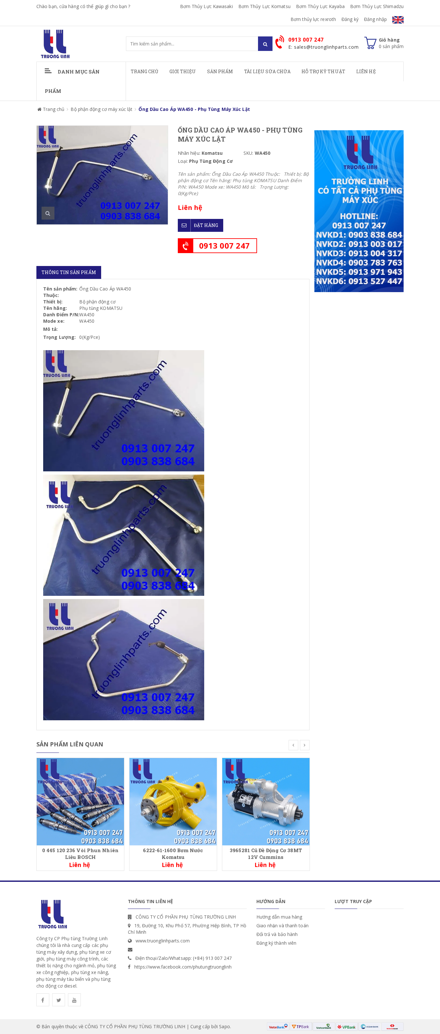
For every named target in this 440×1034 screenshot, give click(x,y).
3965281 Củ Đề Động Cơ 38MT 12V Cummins (266, 853)
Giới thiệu (182, 71)
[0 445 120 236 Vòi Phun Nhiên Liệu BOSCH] (80, 801)
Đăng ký (350, 19)
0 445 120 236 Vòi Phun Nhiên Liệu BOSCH (80, 853)
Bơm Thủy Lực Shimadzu (377, 6)
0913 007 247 (224, 245)
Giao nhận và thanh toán (282, 925)
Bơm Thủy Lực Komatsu (264, 6)
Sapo (224, 1026)
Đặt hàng (206, 225)
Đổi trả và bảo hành (277, 934)
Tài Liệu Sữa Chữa (267, 71)
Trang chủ (144, 71)
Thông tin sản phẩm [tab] (69, 272)
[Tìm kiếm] (265, 43)
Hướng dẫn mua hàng (279, 917)
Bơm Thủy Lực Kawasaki (206, 6)
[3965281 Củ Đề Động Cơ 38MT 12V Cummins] (266, 801)
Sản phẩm (220, 71)
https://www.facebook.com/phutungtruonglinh (183, 967)
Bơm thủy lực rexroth (313, 19)
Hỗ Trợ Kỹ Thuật (323, 71)
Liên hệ (366, 71)
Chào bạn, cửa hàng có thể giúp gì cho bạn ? (83, 6)
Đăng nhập (375, 19)
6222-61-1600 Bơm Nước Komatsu (173, 853)
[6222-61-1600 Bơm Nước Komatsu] (173, 801)
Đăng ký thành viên (276, 943)
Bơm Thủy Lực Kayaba (320, 6)
